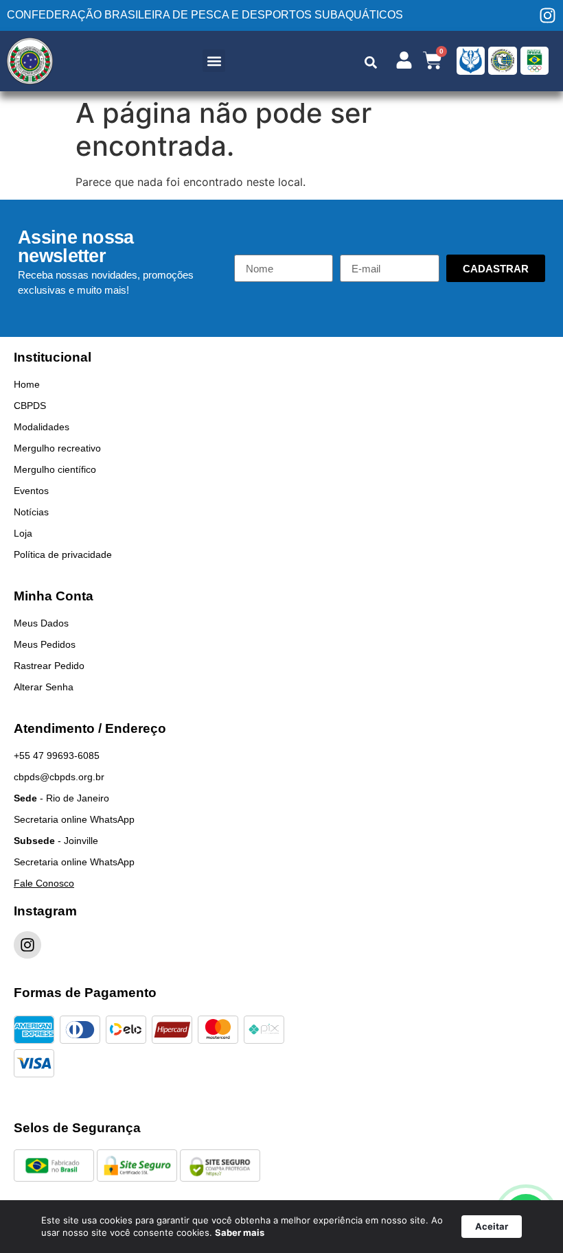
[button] (214, 60)
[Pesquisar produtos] (370, 62)
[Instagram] (547, 15)
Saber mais (239, 1232)
